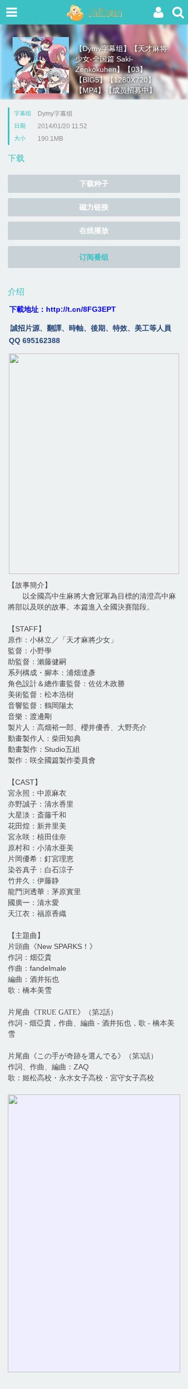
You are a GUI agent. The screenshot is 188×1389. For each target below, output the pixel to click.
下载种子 (94, 183)
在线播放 (94, 230)
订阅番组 (94, 257)
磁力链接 (94, 207)
